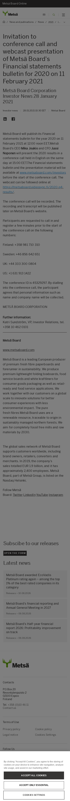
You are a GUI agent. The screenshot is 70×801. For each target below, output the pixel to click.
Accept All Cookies (33, 775)
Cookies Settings (34, 795)
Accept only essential (34, 785)
